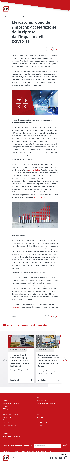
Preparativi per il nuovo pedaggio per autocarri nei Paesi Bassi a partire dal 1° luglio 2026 (21, 359)
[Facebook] (47, 49)
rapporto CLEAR (34, 170)
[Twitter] (52, 49)
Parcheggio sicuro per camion (46, 403)
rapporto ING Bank (40, 197)
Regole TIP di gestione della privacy (44, 451)
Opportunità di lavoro (9, 425)
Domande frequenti (43, 422)
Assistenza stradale (42, 400)
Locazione (6, 398)
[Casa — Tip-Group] (6, 458)
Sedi (38, 414)
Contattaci (40, 417)
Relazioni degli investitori (10, 414)
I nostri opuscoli (7, 428)
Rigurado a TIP (7, 417)
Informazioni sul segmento (15, 17)
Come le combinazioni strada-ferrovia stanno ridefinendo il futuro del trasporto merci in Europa (49, 359)
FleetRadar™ (40, 425)
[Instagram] (65, 457)
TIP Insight (6, 409)
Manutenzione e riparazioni (11, 403)
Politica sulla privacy (18, 458)
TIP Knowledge (7, 433)
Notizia (39, 420)
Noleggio (5, 400)
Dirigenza (6, 422)
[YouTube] (60, 457)
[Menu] (66, 5)
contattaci (15, 307)
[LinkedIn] (56, 49)
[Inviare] (65, 446)
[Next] (65, 359)
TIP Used (5, 406)
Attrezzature (40, 398)
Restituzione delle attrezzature (12, 436)
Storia (4, 420)
